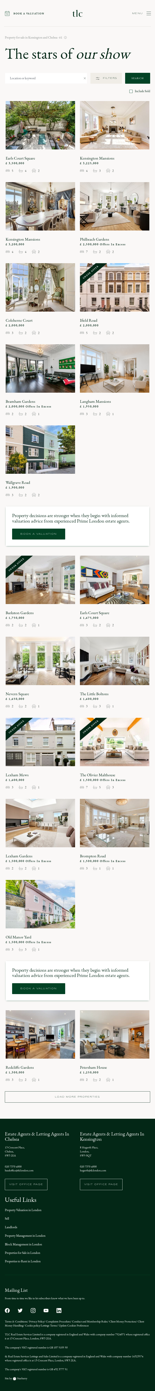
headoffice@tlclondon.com (19, 1170)
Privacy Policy (36, 1321)
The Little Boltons (94, 694)
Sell (7, 1218)
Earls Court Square (20, 158)
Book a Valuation (38, 534)
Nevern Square (17, 694)
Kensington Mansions (97, 158)
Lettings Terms (49, 1325)
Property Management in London (25, 1235)
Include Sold (142, 91)
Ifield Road (88, 320)
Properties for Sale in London (22, 1253)
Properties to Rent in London (23, 1261)
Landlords (11, 1227)
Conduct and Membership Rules (89, 1321)
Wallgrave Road (18, 482)
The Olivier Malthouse (97, 775)
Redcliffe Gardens (20, 1067)
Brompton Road (93, 856)
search (138, 78)
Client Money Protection (122, 1321)
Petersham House (93, 1067)
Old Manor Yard (18, 937)
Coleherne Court (19, 320)
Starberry (22, 1378)
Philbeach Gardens (94, 239)
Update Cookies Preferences (73, 1325)
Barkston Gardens (20, 612)
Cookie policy (32, 1325)
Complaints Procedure (57, 1321)
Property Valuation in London (23, 1210)
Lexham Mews (17, 775)
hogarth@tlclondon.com (93, 1170)
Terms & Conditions (16, 1321)
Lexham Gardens (19, 856)
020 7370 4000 (13, 1166)
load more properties (77, 1097)
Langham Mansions (95, 401)
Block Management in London (23, 1244)
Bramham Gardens (20, 401)
